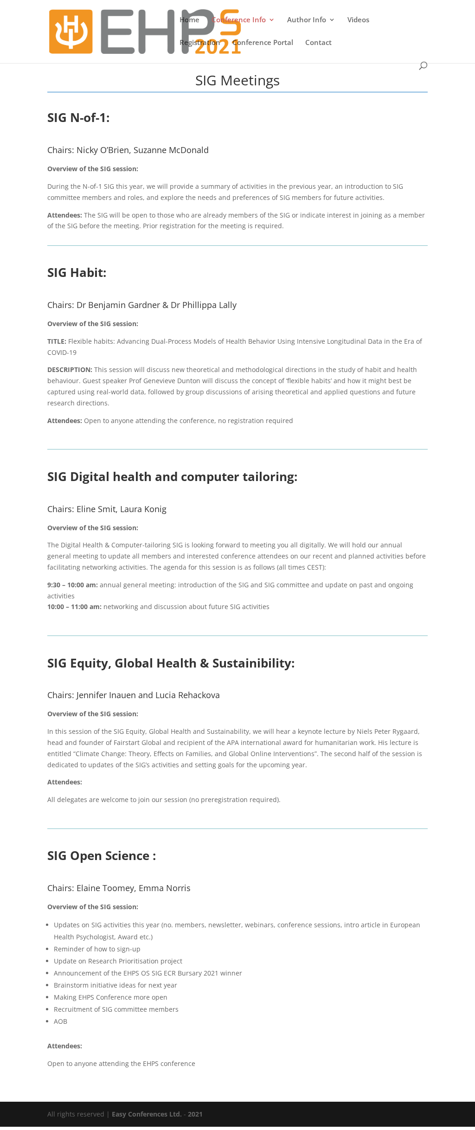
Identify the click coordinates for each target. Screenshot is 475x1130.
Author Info (306, 20)
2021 (195, 1114)
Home (189, 20)
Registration (200, 43)
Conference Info (239, 20)
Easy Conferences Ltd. (147, 1114)
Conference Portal (262, 43)
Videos (358, 20)
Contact (318, 43)
